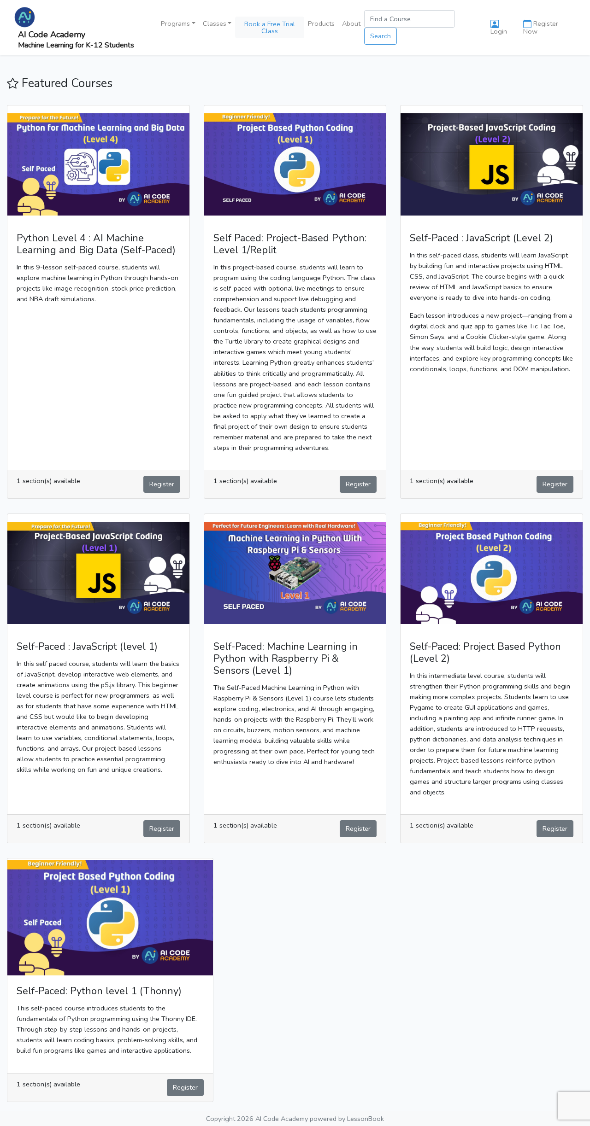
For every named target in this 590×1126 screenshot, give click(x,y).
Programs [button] (175, 23)
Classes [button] (214, 23)
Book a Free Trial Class (269, 27)
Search (380, 36)
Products (321, 23)
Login (498, 31)
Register (161, 484)
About (351, 23)
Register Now (540, 27)
